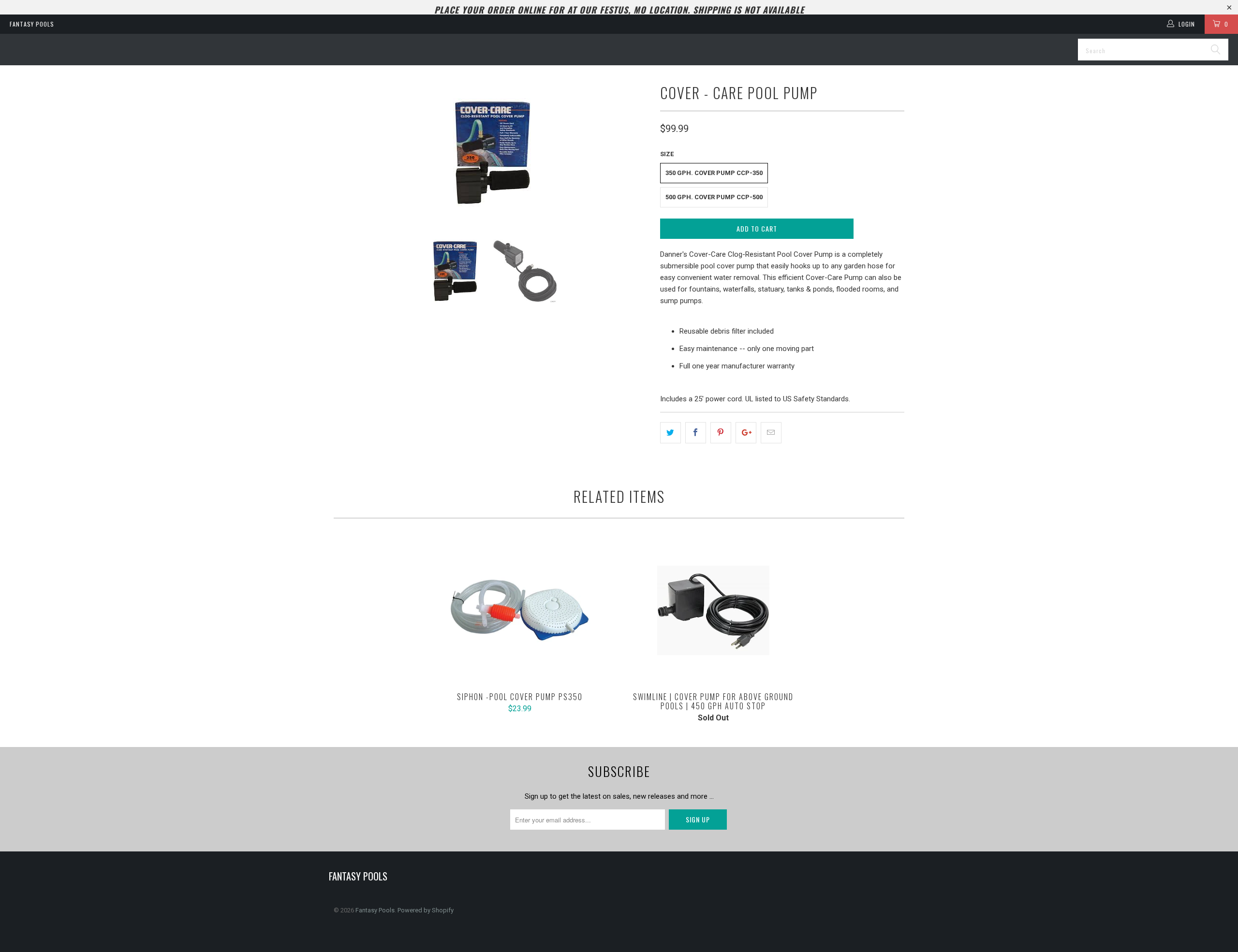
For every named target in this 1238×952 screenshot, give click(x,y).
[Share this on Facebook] (695, 432)
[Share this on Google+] (746, 432)
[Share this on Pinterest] (720, 432)
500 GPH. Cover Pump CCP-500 (714, 197)
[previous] (350, 152)
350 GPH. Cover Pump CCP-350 (714, 172)
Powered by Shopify (426, 910)
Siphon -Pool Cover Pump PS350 (520, 610)
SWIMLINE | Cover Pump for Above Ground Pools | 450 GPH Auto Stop (713, 610)
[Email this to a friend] (771, 432)
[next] (633, 152)
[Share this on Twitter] (670, 432)
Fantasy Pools (32, 24)
